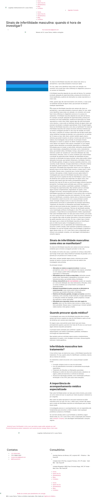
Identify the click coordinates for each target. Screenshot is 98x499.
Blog (39, 6)
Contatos (40, 8)
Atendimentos (41, 4)
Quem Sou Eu (41, 3)
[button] (49, 10)
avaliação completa (58, 418)
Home (39, 1)
